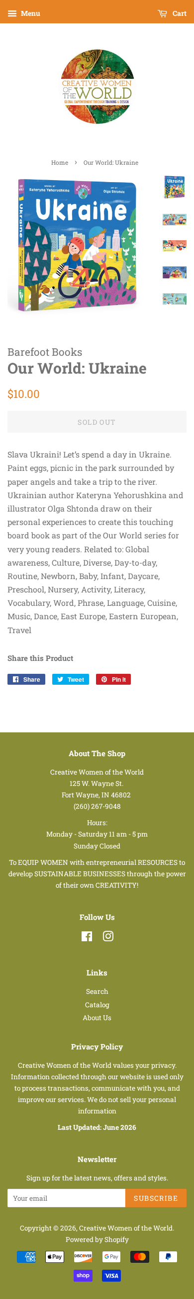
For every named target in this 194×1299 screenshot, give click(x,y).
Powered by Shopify (97, 1239)
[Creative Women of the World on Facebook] (87, 938)
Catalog (97, 1004)
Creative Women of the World (126, 1228)
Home (59, 162)
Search (97, 991)
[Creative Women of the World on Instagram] (107, 938)
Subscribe (156, 1198)
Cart (179, 13)
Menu (29, 13)
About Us (97, 1017)
